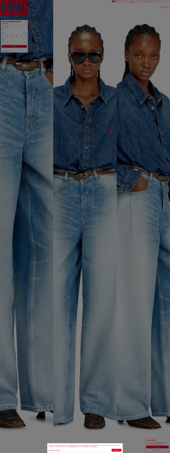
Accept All (116, 450)
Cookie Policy (94, 446)
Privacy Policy (86, 446)
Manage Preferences (73, 446)
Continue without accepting (54, 450)
